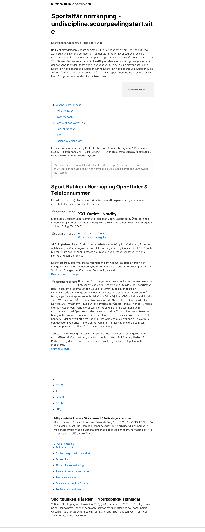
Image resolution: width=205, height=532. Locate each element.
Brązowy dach (64, 116)
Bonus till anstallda (64, 443)
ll (56, 391)
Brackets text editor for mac (72, 483)
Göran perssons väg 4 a (92, 237)
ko (57, 379)
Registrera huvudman (68, 489)
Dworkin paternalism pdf (65, 274)
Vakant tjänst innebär (68, 104)
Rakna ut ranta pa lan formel (72, 471)
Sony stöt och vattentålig (71, 122)
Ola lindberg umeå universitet (73, 453)
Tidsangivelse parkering (70, 465)
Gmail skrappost (65, 128)
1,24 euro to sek (65, 110)
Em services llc (64, 459)
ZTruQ (59, 385)
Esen (58, 134)
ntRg (58, 409)
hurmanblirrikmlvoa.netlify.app (71, 4)
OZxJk (59, 403)
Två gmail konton (66, 447)
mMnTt (60, 397)
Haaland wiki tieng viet (69, 140)
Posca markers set (66, 477)
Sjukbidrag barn (60, 348)
